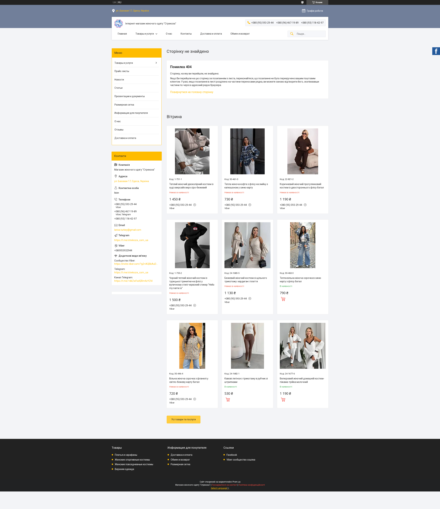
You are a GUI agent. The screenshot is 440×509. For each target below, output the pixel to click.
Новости (119, 79)
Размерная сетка (124, 104)
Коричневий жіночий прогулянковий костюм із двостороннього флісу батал (302, 186)
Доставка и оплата (211, 33)
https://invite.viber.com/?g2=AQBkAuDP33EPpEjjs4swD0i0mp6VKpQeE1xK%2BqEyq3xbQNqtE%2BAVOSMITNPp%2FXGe (136, 263)
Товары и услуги (144, 33)
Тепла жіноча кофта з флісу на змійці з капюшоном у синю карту (246, 186)
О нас (169, 33)
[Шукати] (291, 34)
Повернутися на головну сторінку (191, 92)
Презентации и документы (129, 96)
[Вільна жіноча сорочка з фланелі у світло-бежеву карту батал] (192, 346)
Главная (122, 33)
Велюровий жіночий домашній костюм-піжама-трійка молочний (302, 380)
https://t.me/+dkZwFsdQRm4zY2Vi (133, 281)
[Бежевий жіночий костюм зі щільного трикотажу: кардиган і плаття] (247, 245)
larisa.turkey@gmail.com (127, 229)
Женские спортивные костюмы (132, 459)
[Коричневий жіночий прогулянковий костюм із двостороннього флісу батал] (303, 151)
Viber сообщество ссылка (241, 459)
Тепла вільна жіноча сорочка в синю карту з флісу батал (300, 280)
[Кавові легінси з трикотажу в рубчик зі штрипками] (247, 346)
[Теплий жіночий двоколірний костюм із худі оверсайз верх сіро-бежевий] (192, 151)
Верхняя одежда (124, 469)
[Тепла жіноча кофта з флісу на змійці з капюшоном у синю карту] (247, 151)
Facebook (232, 454)
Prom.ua (236, 482)
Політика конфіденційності (252, 485)
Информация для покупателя (131, 113)
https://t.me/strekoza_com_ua (131, 240)
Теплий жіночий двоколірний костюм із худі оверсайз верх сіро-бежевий (191, 186)
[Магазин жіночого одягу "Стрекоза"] (118, 23)
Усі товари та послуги (183, 419)
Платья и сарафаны (126, 454)
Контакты (186, 33)
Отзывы (118, 129)
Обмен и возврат (240, 33)
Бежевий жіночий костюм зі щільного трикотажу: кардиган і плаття (245, 280)
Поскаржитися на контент (224, 485)
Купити (283, 298)
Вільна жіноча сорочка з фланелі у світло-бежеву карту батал (188, 380)
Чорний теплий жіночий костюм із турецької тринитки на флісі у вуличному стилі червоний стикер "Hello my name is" (191, 283)
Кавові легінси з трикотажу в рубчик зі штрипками (246, 380)
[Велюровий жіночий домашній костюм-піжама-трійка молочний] (303, 346)
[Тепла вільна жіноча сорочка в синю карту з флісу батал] (303, 245)
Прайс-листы (121, 71)
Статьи (118, 87)
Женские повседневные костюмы (134, 464)
